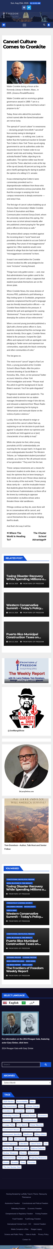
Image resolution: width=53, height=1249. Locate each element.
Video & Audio (11, 910)
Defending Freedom (14, 957)
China (21, 1106)
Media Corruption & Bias (15, 961)
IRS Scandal (20, 1139)
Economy (7, 1120)
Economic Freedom (29, 957)
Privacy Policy (43, 1234)
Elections (16, 1120)
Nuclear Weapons (10, 1153)
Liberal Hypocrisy (10, 1144)
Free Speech (22, 1125)
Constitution (8, 1111)
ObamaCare (33, 1153)
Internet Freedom (40, 1224)
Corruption (19, 1111)
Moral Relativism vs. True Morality (19, 883)
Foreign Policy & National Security (19, 903)
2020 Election (8, 1102)
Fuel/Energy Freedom (14, 906)
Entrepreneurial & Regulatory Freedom (19, 1214)
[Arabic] (30, 1003)
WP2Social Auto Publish (17, 1247)
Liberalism (24, 1144)
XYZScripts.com (38, 1247)
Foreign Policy (8, 1125)
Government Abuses (11, 1130)
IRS (10, 1139)
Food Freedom (17, 1219)
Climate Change (32, 1106)
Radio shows (30, 961)
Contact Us (27, 1239)
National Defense (38, 1148)
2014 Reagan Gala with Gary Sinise (17, 1048)
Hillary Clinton (40, 1134)
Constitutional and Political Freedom (20, 879)
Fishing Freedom (41, 1214)
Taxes (23, 1162)
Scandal (14, 1162)
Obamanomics (9, 1158)
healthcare (28, 1134)
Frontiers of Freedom (33, 583)
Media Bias (7, 1148)
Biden (32, 1102)
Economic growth (29, 1116)
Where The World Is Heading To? (16, 536)
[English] (11, 1003)
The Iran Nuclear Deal (12, 1167)
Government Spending (12, 1134)
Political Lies (22, 1158)
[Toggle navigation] (24, 25)
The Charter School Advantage (39, 536)
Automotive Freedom (12, 1203)
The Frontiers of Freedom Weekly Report (24, 969)
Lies (46, 1144)
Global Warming (36, 1125)
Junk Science (32, 1139)
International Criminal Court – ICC (19, 1224)
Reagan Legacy (29, 906)
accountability (22, 1102)
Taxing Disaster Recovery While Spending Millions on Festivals (26, 579)
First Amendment (30, 1120)
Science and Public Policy (13, 1234)
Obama (23, 1153)
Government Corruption (31, 1130)
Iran (4, 1139)
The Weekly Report (13, 965)
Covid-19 (30, 1111)
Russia (6, 1162)
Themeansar (26, 1197)
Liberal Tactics (36, 1144)
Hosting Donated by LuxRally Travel (19, 1194)
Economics (42, 1116)
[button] (44, 25)
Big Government (9, 1106)
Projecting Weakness (38, 1158)
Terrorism (31, 1162)
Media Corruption (21, 1148)
